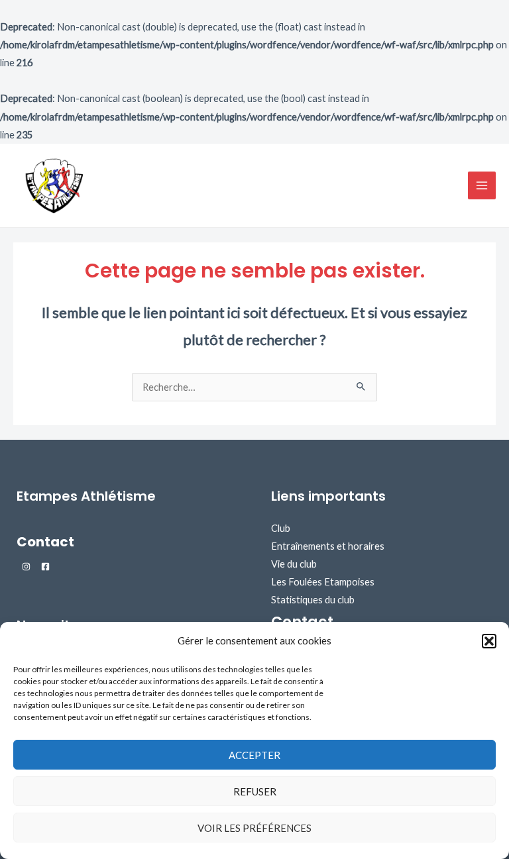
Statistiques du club (313, 599)
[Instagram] (26, 566)
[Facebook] (45, 566)
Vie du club (294, 564)
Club (280, 528)
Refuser (254, 791)
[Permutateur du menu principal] (482, 185)
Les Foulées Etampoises (322, 581)
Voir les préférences (254, 828)
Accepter (254, 755)
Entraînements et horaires (327, 546)
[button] (489, 641)
